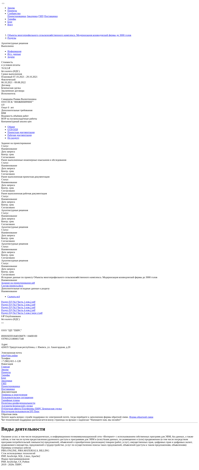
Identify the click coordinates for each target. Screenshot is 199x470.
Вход (10, 24)
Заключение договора (12, 90)
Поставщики (51, 16)
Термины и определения (14, 394)
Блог (9, 21)
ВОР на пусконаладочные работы (19, 118)
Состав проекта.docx (12, 285)
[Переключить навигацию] (3, 3)
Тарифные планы (10, 400)
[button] (99, 143)
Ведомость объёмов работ (15, 116)
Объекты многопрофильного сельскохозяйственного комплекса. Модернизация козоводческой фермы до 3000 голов (69, 35)
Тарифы (11, 19)
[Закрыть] (2, 322)
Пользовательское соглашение (17, 397)
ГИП (41, 16)
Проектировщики (16, 16)
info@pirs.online (9, 355)
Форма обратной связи (141, 417)
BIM (3, 113)
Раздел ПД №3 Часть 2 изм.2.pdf (18, 304)
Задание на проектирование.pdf (18, 283)
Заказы (11, 8)
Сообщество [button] (14, 13)
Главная (5, 366)
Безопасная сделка (11, 88)
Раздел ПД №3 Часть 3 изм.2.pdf (18, 307)
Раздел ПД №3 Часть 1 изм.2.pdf (18, 302)
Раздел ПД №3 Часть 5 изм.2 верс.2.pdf (21, 313)
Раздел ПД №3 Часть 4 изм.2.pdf (18, 310)
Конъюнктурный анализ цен (16, 121)
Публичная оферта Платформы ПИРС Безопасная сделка (31, 408)
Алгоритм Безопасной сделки (17, 405)
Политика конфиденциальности (18, 403)
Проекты (12, 10)
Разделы (11, 38)
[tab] (102, 51)
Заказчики (32, 16)
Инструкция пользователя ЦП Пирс (20, 411)
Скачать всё (13, 296)
